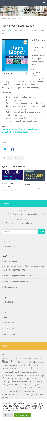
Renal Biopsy (19, 158)
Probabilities (29, 385)
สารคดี (5, 398)
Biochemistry (35, 358)
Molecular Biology (22, 378)
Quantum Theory (25, 388)
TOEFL (37, 390)
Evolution (5, 365)
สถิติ (41, 395)
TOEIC (15, 394)
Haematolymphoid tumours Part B (17, 275)
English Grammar (35, 362)
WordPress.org (10, 334)
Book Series (11, 361)
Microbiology (8, 378)
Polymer (21, 385)
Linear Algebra (32, 372)
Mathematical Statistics (11, 375)
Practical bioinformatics (13, 261)
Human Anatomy (9, 369)
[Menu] (44, 3)
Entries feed (9, 323)
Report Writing (39, 388)
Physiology (13, 385)
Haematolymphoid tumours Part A (17, 281)
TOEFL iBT (7, 394)
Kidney (10, 158)
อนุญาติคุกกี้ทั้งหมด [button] (22, 415)
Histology (35, 365)
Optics (23, 382)
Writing (29, 394)
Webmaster (9, 30)
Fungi (22, 365)
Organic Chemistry (33, 381)
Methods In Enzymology (32, 375)
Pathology (5, 385)
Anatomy (24, 358)
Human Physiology (24, 369)
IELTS (34, 368)
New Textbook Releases (12, 19)
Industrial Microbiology (20, 372)
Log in (6, 317)
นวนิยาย (36, 394)
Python (37, 385)
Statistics (19, 391)
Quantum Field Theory (10, 388)
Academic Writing (10, 358)
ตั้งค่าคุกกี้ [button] (8, 415)
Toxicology (22, 395)
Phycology (28, 184)
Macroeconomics (10, 287)
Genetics (27, 365)
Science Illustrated (8, 391)
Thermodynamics (29, 391)
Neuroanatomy (16, 382)
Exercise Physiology (14, 365)
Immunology (7, 372)
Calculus (23, 362)
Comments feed (10, 328)
